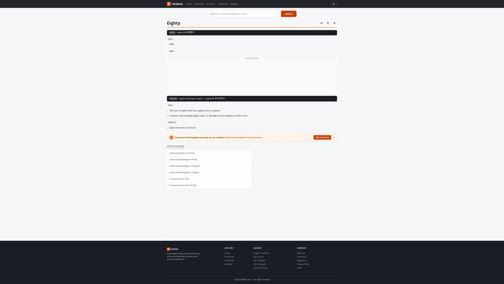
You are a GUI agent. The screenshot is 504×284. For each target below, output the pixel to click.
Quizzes (210, 3)
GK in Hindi (259, 256)
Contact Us (302, 256)
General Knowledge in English (184, 172)
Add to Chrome (322, 137)
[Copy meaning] (328, 23)
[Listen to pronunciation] (321, 23)
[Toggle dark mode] (334, 4)
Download (223, 3)
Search (288, 13)
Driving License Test (179, 178)
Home (189, 3)
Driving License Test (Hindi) (182, 185)
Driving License (260, 268)
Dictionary (199, 3)
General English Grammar (182, 153)
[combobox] (244, 14)
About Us (301, 253)
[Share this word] (334, 23)
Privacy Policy (303, 264)
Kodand (177, 4)
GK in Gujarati (260, 264)
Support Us (302, 260)
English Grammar (261, 253)
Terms (299, 268)
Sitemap (228, 264)
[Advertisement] (252, 76)
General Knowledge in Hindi (183, 159)
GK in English (259, 260)
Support (234, 3)
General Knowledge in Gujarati (184, 165)
